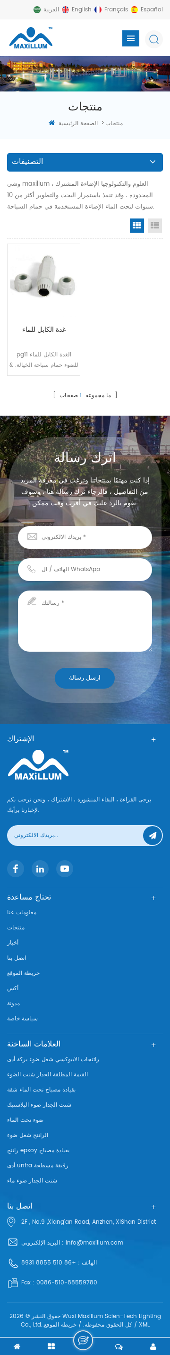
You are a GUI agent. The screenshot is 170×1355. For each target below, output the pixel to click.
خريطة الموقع (23, 973)
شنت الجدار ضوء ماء (32, 1180)
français (116, 9)
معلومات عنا (21, 912)
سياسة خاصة (22, 1018)
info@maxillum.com (94, 1242)
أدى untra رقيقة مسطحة (37, 1165)
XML (144, 1324)
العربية (51, 9)
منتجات (16, 927)
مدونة (13, 1003)
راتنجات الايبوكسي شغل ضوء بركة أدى (53, 1059)
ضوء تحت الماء (25, 1120)
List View (155, 225)
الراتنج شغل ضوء (27, 1135)
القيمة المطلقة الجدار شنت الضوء (47, 1074)
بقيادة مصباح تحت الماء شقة (41, 1089)
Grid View (137, 225)
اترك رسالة (83, 1340)
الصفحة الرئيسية (78, 123)
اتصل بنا (16, 958)
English (82, 9)
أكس (12, 988)
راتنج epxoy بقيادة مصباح (38, 1150)
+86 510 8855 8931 (48, 1262)
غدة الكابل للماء (44, 329)
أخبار (12, 942)
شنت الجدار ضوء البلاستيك (39, 1104)
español (152, 9)
